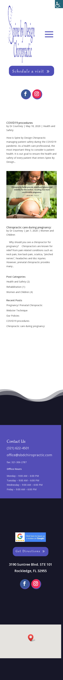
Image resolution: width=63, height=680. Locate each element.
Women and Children (17, 292)
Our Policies (12, 315)
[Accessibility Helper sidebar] (59, 4)
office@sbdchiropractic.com (29, 455)
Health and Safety (16, 281)
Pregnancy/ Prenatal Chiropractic (24, 305)
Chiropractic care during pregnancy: (28, 227)
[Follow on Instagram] (37, 94)
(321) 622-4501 (18, 448)
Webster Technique (17, 310)
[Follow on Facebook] (26, 94)
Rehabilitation (14, 286)
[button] (32, 638)
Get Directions (28, 551)
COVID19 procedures (19, 123)
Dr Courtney (16, 126)
